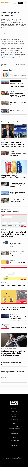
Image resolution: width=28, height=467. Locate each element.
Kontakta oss (14, 443)
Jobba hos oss (14, 445)
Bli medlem (14, 414)
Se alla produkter (14, 419)
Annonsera (14, 416)
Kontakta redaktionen (14, 440)
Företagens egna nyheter (9, 211)
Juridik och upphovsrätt (14, 428)
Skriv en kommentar (21, 64)
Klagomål (14, 431)
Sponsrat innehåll (14, 433)
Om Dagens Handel (14, 448)
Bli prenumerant (14, 411)
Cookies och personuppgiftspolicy (14, 426)
